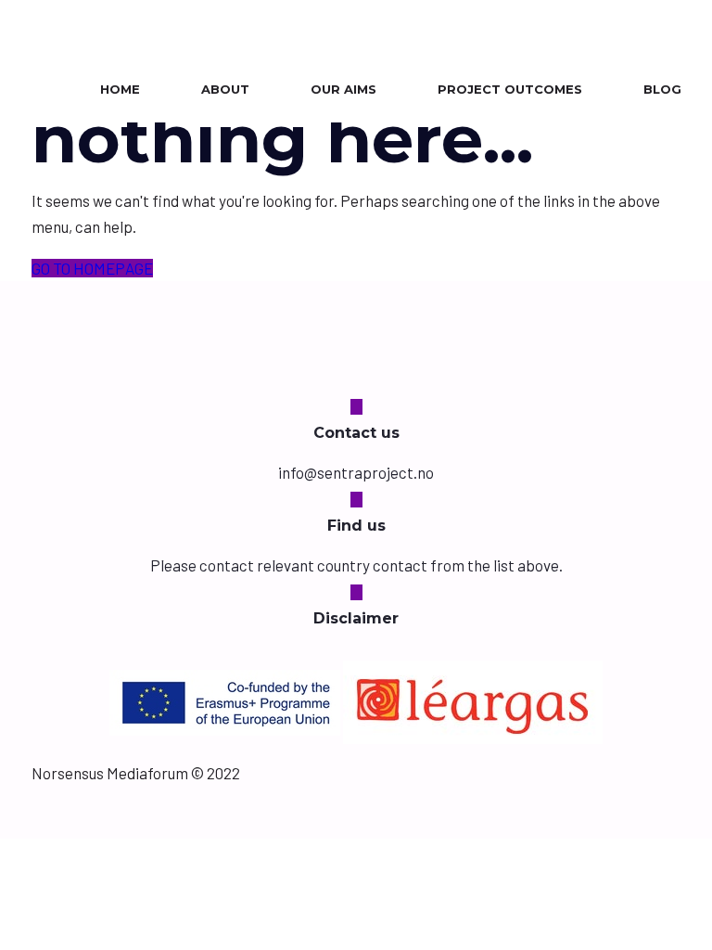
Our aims (343, 89)
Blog (662, 89)
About (225, 89)
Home (120, 89)
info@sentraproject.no (356, 472)
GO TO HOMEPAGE (92, 268)
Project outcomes (510, 89)
